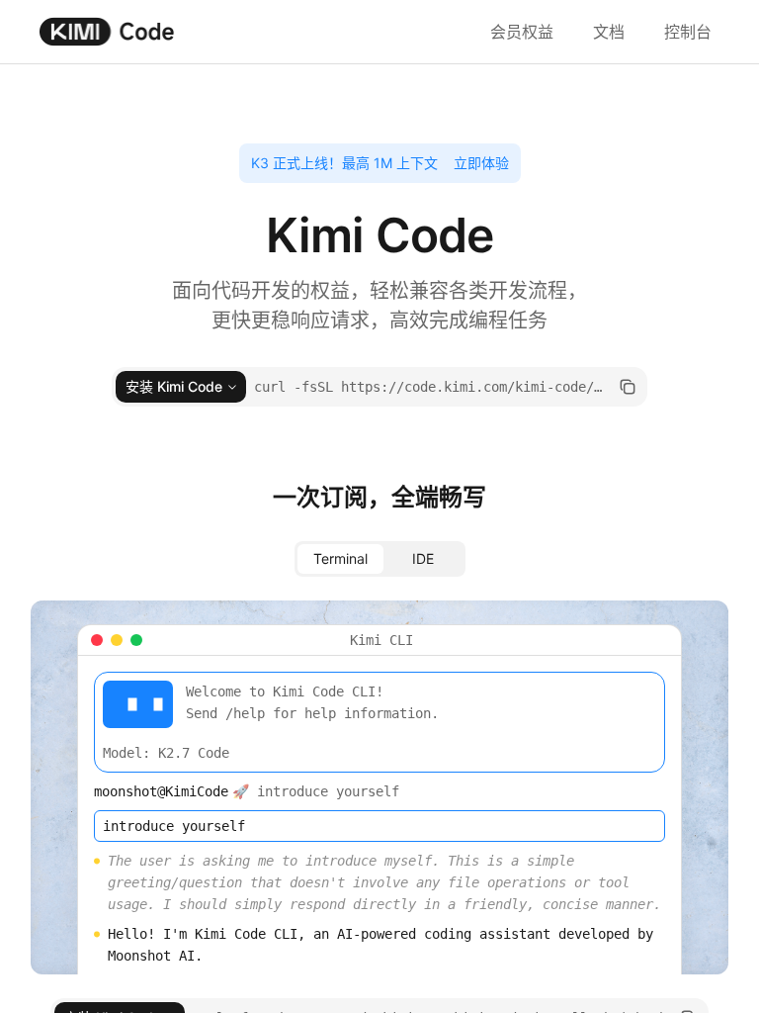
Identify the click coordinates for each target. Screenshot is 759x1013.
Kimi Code (107, 31)
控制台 (688, 32)
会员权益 (521, 32)
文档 (609, 32)
